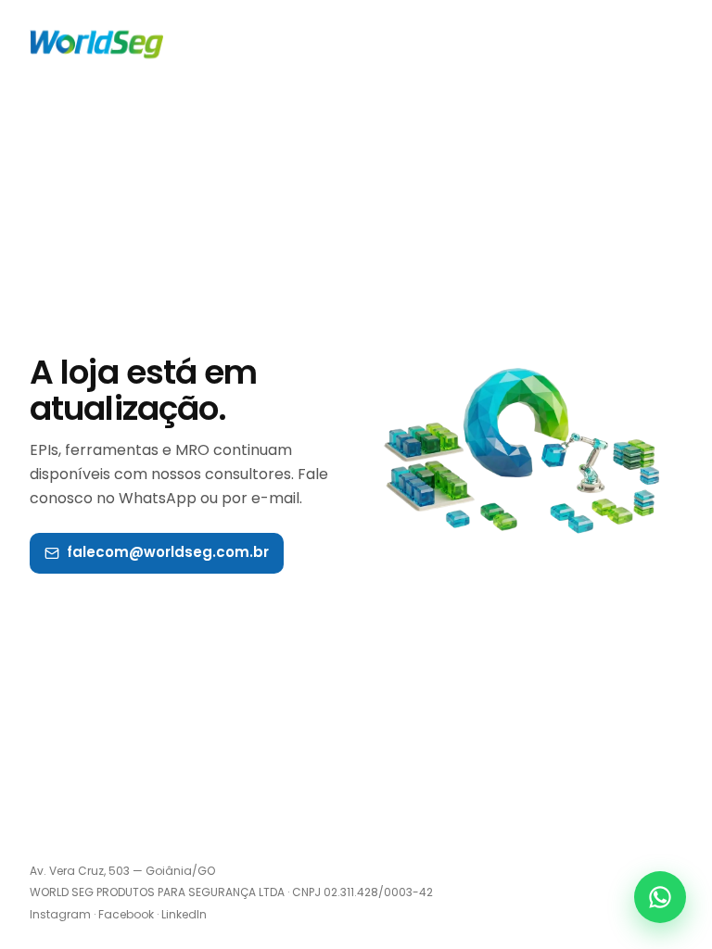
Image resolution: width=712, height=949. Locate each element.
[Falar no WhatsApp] (660, 897)
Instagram (60, 914)
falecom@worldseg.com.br (168, 552)
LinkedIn (184, 914)
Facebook (126, 914)
